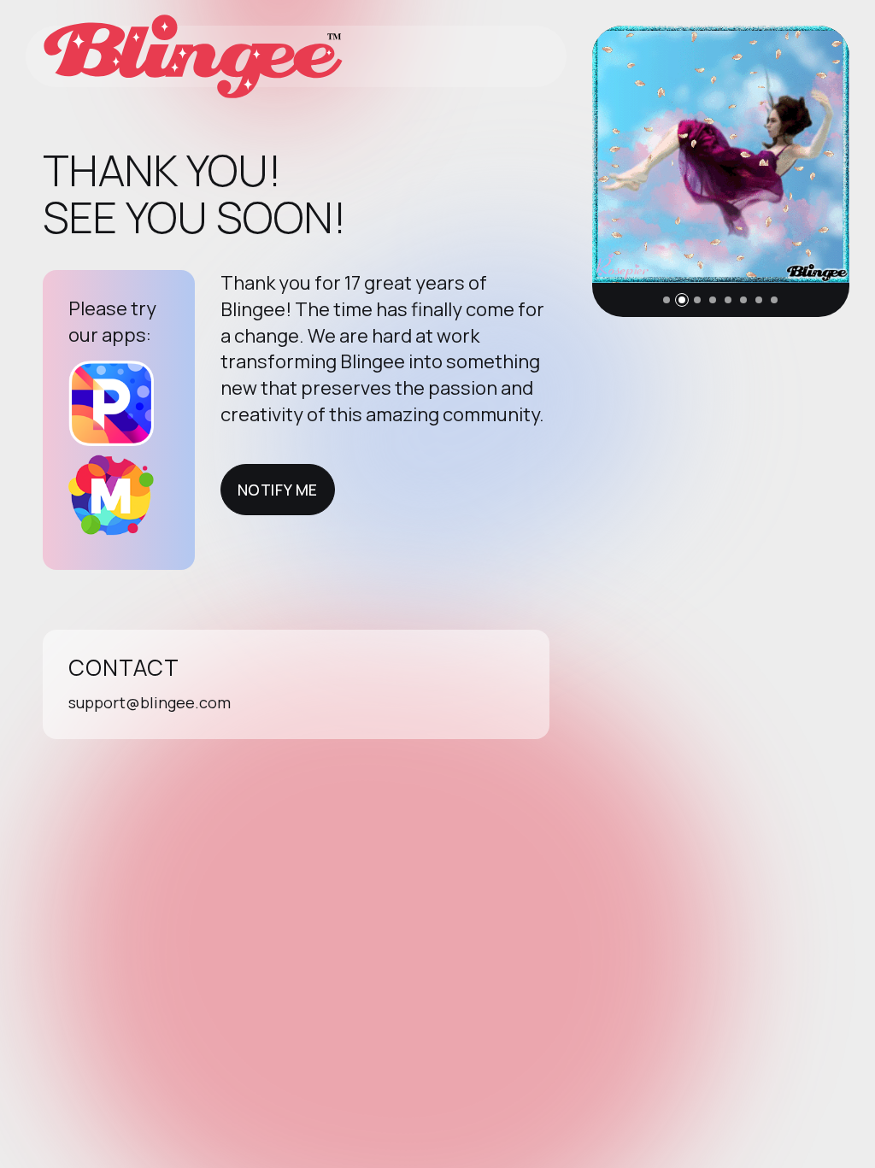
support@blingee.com (149, 702)
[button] (666, 299)
